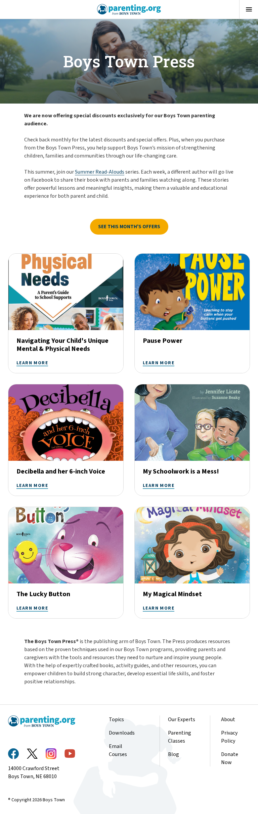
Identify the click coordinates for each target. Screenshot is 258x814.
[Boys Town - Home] (129, 9)
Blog (173, 754)
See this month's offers (129, 226)
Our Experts (181, 719)
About (228, 719)
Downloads (122, 733)
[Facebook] (13, 753)
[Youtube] (69, 753)
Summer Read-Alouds (99, 172)
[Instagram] (51, 753)
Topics (116, 719)
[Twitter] (32, 753)
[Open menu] (248, 9)
